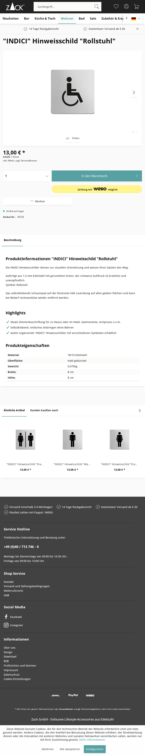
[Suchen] (96, 6)
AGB (6, 595)
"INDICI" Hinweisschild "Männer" (73, 464)
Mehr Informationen (92, 739)
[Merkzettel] (116, 6)
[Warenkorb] (136, 6)
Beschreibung (12, 240)
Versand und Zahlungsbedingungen (27, 586)
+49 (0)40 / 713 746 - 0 (21, 546)
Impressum (11, 670)
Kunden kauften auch (44, 410)
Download (10, 656)
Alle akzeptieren (70, 749)
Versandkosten (66, 709)
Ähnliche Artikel (14, 410)
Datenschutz (12, 674)
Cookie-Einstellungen (17, 679)
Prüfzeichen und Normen (20, 665)
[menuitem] (67, 6)
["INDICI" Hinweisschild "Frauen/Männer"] (25, 440)
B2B (6, 661)
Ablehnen (48, 749)
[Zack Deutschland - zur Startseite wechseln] (14, 6)
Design (8, 652)
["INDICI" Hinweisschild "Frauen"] (119, 440)
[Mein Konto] (126, 6)
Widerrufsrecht (13, 590)
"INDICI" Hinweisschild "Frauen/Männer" (26, 464)
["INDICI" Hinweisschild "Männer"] (72, 440)
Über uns (9, 647)
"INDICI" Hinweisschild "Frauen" (120, 464)
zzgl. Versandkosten (26, 160)
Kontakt (9, 582)
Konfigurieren (94, 749)
